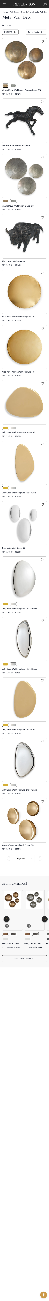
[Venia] (24, 4)
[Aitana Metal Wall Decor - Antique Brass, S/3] (24, 60)
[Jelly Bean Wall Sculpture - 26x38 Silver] (24, 578)
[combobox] (17, 858)
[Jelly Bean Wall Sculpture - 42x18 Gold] (24, 462)
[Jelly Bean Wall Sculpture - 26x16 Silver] (24, 760)
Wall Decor (14, 12)
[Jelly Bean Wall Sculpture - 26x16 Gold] (24, 699)
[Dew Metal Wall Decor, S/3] (24, 523)
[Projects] (43, 41)
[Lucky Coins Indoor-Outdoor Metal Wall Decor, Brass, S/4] (12, 910)
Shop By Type (27, 12)
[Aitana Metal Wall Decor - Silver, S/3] (24, 176)
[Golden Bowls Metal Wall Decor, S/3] (24, 820)
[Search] (42, 4)
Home (5, 12)
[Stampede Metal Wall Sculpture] (24, 120)
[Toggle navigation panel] (4, 4)
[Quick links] (43, 1295)
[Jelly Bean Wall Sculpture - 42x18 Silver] (24, 639)
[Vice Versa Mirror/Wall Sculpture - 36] (24, 291)
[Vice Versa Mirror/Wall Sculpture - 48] (24, 347)
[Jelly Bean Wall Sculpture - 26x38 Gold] (24, 402)
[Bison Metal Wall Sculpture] (24, 236)
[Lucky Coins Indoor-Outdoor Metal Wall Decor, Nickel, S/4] (34, 910)
